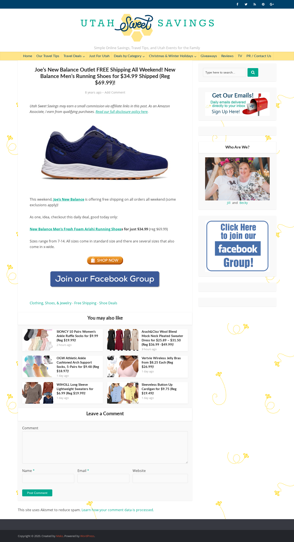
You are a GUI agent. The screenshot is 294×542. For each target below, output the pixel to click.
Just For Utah (99, 56)
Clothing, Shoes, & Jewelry (50, 303)
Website (139, 470)
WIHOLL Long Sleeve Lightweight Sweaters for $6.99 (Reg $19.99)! (75, 389)
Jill (229, 203)
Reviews (227, 56)
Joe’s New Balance (68, 199)
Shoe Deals (108, 303)
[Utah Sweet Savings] (147, 28)
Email (83, 470)
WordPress (87, 536)
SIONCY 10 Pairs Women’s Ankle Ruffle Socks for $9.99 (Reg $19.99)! (77, 336)
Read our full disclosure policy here (122, 111)
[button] (174, 122)
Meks (59, 536)
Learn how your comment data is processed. (118, 510)
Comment (30, 428)
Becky (244, 203)
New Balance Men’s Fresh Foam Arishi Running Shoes (75, 229)
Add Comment (115, 92)
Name (28, 470)
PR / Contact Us (258, 56)
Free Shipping (85, 303)
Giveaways (209, 56)
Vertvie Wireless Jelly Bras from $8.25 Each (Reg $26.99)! (161, 363)
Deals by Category (127, 56)
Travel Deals (72, 56)
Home (27, 56)
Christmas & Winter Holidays (171, 56)
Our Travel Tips (47, 56)
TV (240, 56)
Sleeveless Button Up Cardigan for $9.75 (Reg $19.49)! (159, 389)
